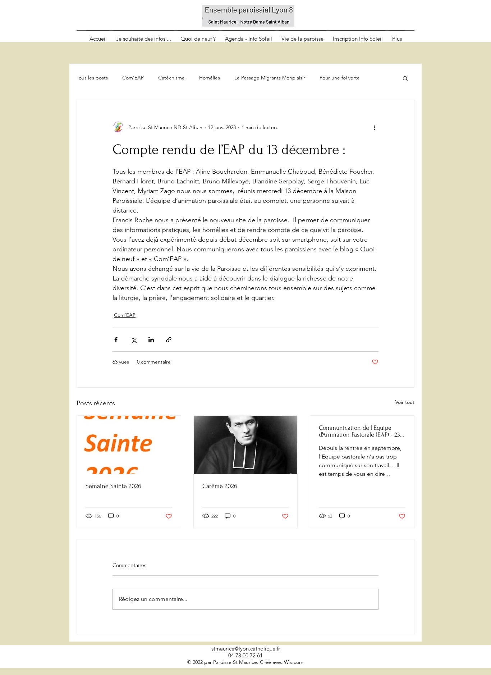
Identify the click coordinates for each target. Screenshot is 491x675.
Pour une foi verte (340, 77)
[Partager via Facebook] (116, 339)
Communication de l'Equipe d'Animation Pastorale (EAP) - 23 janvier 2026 (359, 431)
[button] (405, 78)
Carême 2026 (219, 486)
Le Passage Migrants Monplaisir (269, 77)
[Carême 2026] (246, 445)
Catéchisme (171, 77)
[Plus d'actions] (374, 127)
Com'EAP (133, 77)
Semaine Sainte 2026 (113, 486)
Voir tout (404, 402)
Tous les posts (92, 77)
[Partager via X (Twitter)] (133, 339)
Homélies (209, 77)
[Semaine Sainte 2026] (129, 445)
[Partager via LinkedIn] (151, 339)
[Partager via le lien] (168, 339)
